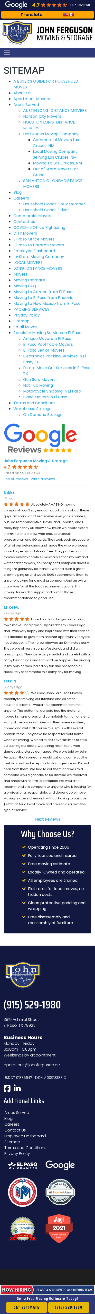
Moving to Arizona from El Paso (42, 292)
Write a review (43, 479)
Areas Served (26, 104)
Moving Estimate (29, 280)
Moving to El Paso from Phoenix (43, 297)
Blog (17, 192)
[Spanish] (71, 14)
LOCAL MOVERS (28, 262)
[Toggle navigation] (7, 53)
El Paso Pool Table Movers (48, 344)
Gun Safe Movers (39, 379)
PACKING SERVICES (31, 309)
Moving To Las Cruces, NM (57, 163)
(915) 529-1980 (68, 1307)
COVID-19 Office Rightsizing (39, 227)
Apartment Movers (31, 99)
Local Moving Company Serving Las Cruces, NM (55, 154)
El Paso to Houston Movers (38, 245)
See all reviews (16, 479)
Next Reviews (47, 819)
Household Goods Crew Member (54, 204)
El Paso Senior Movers (44, 350)
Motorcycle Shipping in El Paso (52, 391)
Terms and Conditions (34, 403)
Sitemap (21, 321)
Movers (20, 274)
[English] (65, 14)
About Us (22, 93)
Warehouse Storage (32, 409)
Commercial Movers (32, 216)
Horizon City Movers (42, 116)
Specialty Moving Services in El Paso (47, 333)
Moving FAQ (24, 286)
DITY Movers (25, 233)
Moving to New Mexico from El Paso (47, 303)
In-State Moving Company (38, 256)
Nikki (9, 492)
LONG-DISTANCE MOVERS (37, 268)
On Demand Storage (43, 414)
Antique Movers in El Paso (47, 338)
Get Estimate (26, 1307)
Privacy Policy (26, 315)
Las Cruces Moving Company (50, 134)
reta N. (10, 681)
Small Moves (25, 327)
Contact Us (24, 221)
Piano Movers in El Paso (45, 397)
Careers (21, 198)
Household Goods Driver (46, 210)
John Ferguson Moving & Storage (36, 460)
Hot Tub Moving (38, 385)
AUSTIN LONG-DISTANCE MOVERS (55, 110)
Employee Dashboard (34, 251)
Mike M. (11, 607)
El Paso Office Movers (34, 239)
